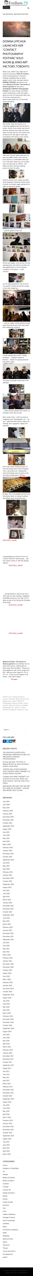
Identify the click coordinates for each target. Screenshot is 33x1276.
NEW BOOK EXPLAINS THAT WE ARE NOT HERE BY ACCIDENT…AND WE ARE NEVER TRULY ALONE (16, 788)
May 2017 (6, 1077)
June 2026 (6, 804)
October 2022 (7, 912)
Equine (5, 1196)
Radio (5, 1233)
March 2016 (7, 1117)
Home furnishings (9, 1220)
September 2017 (8, 1065)
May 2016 (6, 1111)
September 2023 (8, 884)
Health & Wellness (9, 1214)
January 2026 (7, 814)
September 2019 (8, 995)
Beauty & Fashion (9, 1177)
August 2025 (7, 829)
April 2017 (6, 1080)
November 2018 (8, 1022)
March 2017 (7, 1084)
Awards (5, 1174)
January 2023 (7, 903)
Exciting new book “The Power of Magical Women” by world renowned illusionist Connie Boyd (16, 764)
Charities (6, 1184)
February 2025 (8, 847)
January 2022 (7, 930)
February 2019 (8, 1016)
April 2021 (6, 952)
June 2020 (6, 976)
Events (5, 699)
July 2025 (6, 832)
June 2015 (6, 1145)
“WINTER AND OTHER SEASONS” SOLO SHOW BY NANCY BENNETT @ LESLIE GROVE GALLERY (16, 771)
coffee (14, 701)
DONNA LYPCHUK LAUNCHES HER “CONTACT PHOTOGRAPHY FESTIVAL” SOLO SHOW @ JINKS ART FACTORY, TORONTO (16, 54)
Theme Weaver (22, 1272)
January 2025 (7, 850)
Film (4, 1208)
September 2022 (8, 915)
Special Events (21, 699)
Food (4, 1211)
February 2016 (8, 1120)
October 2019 (7, 992)
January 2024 (7, 875)
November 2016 (8, 1093)
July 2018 (6, 1034)
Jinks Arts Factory (15, 705)
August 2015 (7, 1139)
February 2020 (8, 982)
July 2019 (6, 1001)
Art (11, 697)
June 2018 (6, 1038)
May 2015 (6, 1148)
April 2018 (6, 1044)
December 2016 (8, 1090)
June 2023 (6, 893)
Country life (7, 1190)
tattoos (17, 707)
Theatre (5, 1248)
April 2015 (6, 1151)
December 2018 (8, 1019)
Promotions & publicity (10, 1230)
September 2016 (8, 1099)
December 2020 (8, 964)
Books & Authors (8, 1181)
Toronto (22, 707)
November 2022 (8, 909)
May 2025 (6, 838)
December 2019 (8, 988)
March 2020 (7, 979)
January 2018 (7, 1053)
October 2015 (7, 1133)
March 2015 (7, 1154)
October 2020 (7, 970)
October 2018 (7, 1025)
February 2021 (8, 958)
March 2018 (7, 1047)
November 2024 (8, 854)
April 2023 (6, 896)
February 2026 (8, 811)
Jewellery (6, 1223)
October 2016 (7, 1096)
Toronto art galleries (9, 710)
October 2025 (7, 823)
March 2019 (7, 1013)
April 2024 (6, 869)
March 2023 (7, 900)
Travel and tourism (9, 1251)
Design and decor (18, 697)
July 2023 (6, 890)
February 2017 (8, 1087)
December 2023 (8, 878)
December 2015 (8, 1126)
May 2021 (6, 949)
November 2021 (8, 936)
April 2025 (6, 841)
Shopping (6, 1236)
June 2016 (6, 1108)
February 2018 (8, 1050)
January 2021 (7, 961)
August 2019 (7, 998)
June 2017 (6, 1074)
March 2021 (7, 955)
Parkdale (25, 705)
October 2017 (7, 1062)
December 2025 (8, 817)
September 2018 (8, 1028)
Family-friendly (8, 1202)
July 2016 (6, 1105)
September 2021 (8, 939)
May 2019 (6, 1007)
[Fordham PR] (16, 3)
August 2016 (7, 1102)
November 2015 (8, 1129)
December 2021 (8, 933)
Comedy (5, 1187)
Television (6, 1245)
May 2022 (6, 921)
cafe (9, 701)
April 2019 (6, 1010)
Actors (5, 1165)
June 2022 (6, 918)
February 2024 (8, 872)
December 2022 (8, 906)
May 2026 (6, 808)
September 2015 (8, 1136)
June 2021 (6, 946)
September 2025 (8, 826)
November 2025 (8, 820)
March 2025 (7, 844)
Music (5, 1226)
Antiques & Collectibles (11, 1168)
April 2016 (6, 1114)
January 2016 (7, 1123)
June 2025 (6, 835)
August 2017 (7, 1068)
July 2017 (6, 1071)
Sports (5, 1242)
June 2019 (6, 1004)
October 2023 (7, 881)
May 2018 (6, 1041)
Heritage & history (9, 1217)
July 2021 (6, 942)
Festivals (11, 699)
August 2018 (7, 1031)
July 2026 (6, 801)
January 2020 (7, 985)
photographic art (8, 707)
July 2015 (6, 1142)
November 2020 (8, 967)
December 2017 (8, 1056)
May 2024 (6, 866)
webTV (5, 1257)
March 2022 (7, 924)
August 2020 (7, 973)
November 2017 (8, 1059)
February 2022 (8, 927)
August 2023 (7, 887)
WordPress (23, 1270)
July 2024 (6, 863)
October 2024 (7, 857)
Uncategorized (8, 1254)
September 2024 (8, 860)
